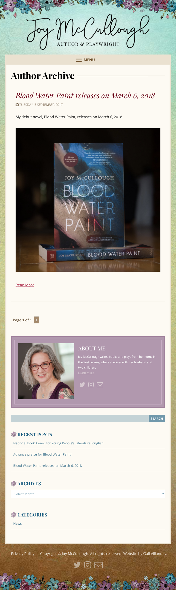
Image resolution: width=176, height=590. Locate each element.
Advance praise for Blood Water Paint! (42, 454)
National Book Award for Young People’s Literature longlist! (58, 443)
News (17, 523)
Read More (25, 284)
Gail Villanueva (155, 553)
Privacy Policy (22, 553)
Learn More (86, 373)
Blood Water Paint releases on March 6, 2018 (85, 95)
